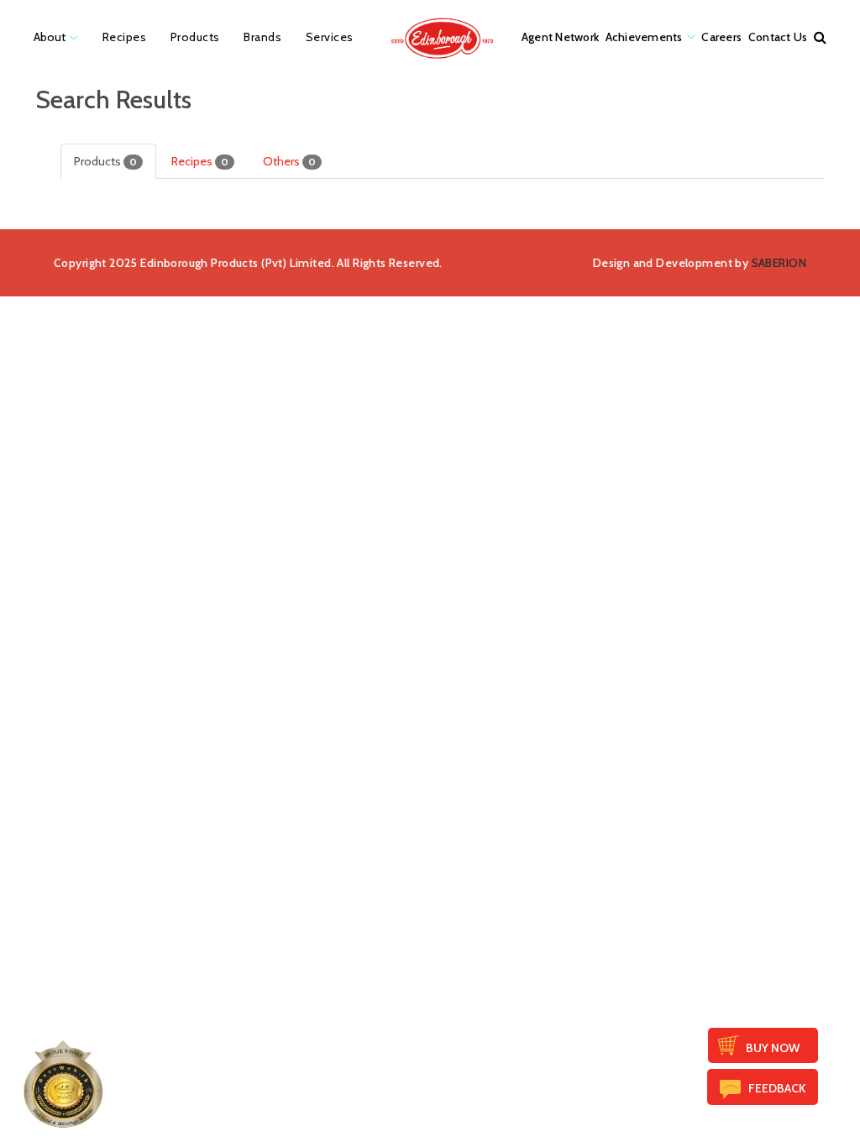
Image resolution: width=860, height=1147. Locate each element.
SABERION (779, 262)
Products (105, 161)
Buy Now (773, 1047)
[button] (820, 37)
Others (289, 161)
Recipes (199, 161)
